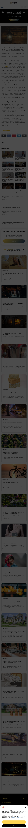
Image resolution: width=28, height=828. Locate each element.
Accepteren (14, 822)
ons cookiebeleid (15, 817)
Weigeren (14, 825)
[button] (25, 807)
